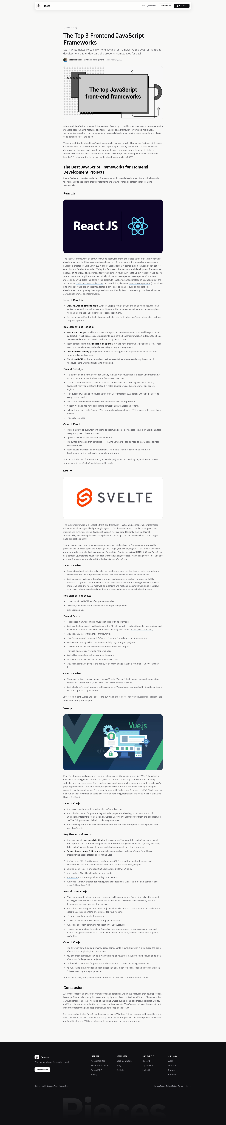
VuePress (71, 881)
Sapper (125, 646)
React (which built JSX (141, 629)
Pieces (46, 6)
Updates (172, 1065)
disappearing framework (85, 638)
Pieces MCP (96, 1070)
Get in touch (166, 6)
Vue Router (72, 877)
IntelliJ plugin (74, 1021)
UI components (122, 262)
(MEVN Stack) (147, 790)
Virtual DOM (122, 272)
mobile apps (108, 309)
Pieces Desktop (98, 1060)
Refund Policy (171, 1086)
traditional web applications (89, 283)
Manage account (149, 6)
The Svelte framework (74, 524)
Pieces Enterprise (99, 1065)
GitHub (120, 1070)
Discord (146, 1060)
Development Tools (76, 868)
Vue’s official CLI (75, 861)
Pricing (94, 1074)
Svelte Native (73, 655)
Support (172, 1070)
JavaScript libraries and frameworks (81, 293)
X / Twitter (147, 1065)
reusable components (139, 283)
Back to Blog (71, 28)
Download (183, 6)
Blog (119, 1065)
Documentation (124, 1060)
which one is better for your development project (133, 696)
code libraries (70, 136)
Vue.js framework (109, 776)
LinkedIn (146, 1070)
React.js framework (77, 258)
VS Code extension (93, 1021)
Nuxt (140, 793)
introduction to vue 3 (137, 977)
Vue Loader (72, 873)
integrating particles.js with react (95, 463)
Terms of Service (184, 1086)
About (171, 1060)
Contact (172, 1074)
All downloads (42, 1069)
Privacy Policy (159, 1086)
